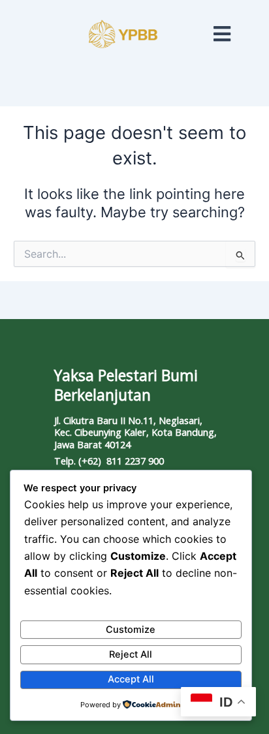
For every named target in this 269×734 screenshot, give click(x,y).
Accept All (131, 679)
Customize (130, 629)
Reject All (130, 654)
